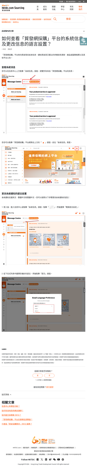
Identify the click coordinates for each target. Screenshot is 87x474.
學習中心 (62, 8)
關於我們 (26, 448)
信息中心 (16, 22)
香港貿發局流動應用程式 (47, 448)
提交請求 (49, 387)
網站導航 (42, 454)
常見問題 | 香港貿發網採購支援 (20, 19)
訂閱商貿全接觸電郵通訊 (66, 448)
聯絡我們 (80, 8)
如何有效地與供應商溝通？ (12, 411)
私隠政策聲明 (18, 454)
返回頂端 (5, 394)
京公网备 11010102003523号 (71, 454)
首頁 (39, 8)
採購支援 (5, 19)
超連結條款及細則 (31, 454)
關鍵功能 (54, 8)
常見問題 (71, 8)
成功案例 (45, 8)
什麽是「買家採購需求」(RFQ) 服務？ (17, 424)
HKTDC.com (17, 448)
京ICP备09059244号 (53, 454)
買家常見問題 (37, 19)
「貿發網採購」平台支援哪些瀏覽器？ (17, 420)
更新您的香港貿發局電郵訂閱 (43, 451)
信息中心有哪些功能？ (11, 406)
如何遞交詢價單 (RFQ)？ (11, 415)
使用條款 (9, 454)
